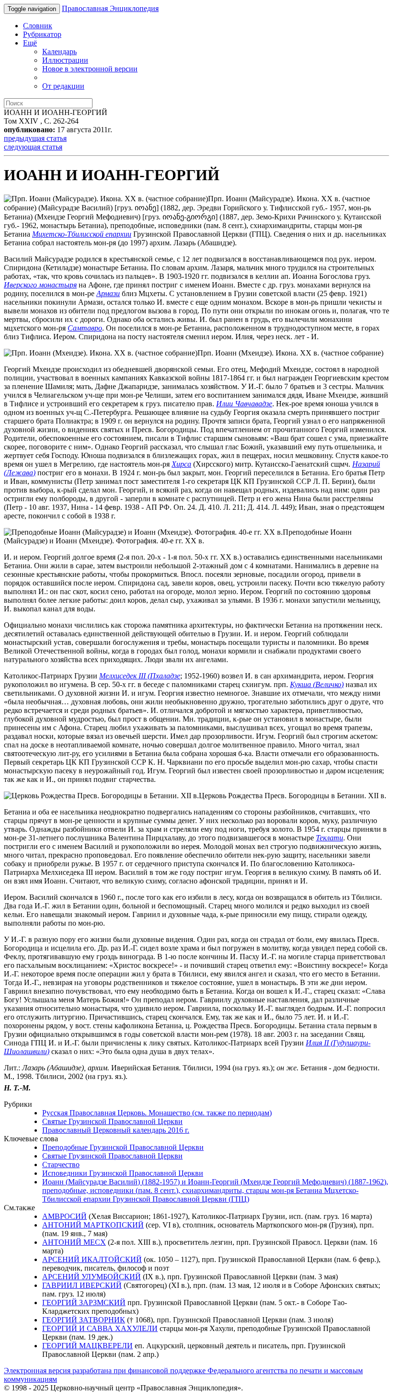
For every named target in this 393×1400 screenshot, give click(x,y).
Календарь (59, 51)
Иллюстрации (65, 60)
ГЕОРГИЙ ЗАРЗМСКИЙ (84, 1302)
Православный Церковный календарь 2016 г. (115, 1130)
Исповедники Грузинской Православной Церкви (122, 1173)
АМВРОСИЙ (64, 1216)
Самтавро (85, 328)
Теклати (329, 838)
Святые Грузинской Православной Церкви (112, 1121)
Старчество (61, 1164)
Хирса (181, 464)
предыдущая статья (35, 138)
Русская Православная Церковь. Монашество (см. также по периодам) (157, 1113)
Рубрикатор (42, 34)
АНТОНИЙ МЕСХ (74, 1242)
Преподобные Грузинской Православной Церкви (123, 1147)
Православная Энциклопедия (110, 8)
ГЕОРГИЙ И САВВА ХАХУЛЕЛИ (100, 1328)
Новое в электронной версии (90, 69)
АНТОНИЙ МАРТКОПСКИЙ (93, 1225)
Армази (108, 293)
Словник (37, 26)
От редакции (63, 86)
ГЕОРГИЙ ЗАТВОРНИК (83, 1320)
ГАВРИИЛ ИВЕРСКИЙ (82, 1285)
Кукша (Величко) (317, 684)
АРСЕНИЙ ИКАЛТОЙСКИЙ (92, 1259)
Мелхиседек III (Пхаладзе (139, 676)
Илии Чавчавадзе (244, 404)
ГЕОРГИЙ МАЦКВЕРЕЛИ (87, 1346)
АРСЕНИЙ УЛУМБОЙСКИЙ (91, 1277)
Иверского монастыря (40, 285)
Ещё (30, 43)
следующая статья (33, 147)
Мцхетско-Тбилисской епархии (81, 234)
